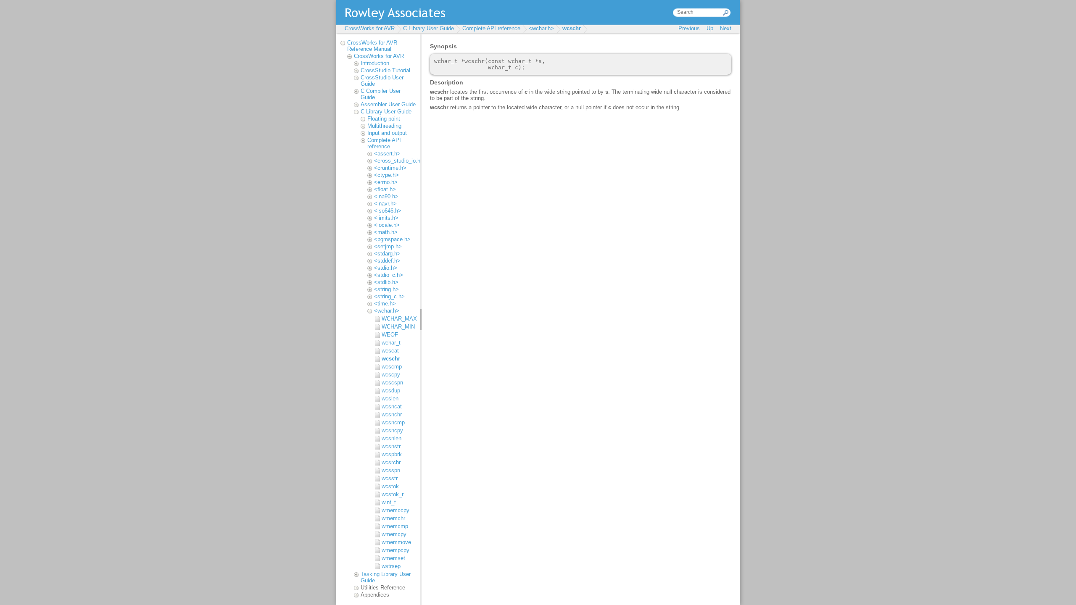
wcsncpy (392, 430)
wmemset (393, 558)
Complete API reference (491, 28)
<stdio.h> (385, 268)
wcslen (390, 398)
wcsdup (391, 390)
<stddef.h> (387, 261)
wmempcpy (395, 550)
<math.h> (386, 232)
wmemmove (396, 542)
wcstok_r (393, 494)
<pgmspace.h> (392, 239)
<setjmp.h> (388, 246)
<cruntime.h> (390, 168)
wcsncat (392, 406)
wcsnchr (392, 414)
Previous (689, 28)
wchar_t (391, 342)
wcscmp (392, 366)
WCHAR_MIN (398, 327)
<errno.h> (386, 182)
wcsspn (391, 470)
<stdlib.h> (386, 282)
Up (710, 28)
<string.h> (386, 289)
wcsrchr (391, 462)
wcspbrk (392, 454)
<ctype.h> (386, 175)
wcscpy (391, 374)
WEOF (390, 334)
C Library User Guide (428, 28)
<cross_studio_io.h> (399, 161)
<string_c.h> (389, 296)
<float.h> (385, 189)
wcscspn (392, 382)
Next (725, 28)
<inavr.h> (385, 203)
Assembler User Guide (388, 104)
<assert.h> (387, 153)
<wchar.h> (541, 28)
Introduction (375, 63)
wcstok (390, 486)
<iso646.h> (387, 211)
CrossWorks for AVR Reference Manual (372, 45)
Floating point (383, 119)
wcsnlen (391, 438)
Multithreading (384, 126)
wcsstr (390, 478)
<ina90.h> (386, 196)
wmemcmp (395, 526)
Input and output (387, 133)
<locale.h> (387, 225)
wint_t (389, 502)
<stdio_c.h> (388, 275)
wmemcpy (394, 534)
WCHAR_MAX (399, 319)
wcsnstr (391, 446)
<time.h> (385, 303)
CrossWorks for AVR (370, 28)
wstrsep (391, 566)
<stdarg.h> (387, 253)
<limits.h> (386, 218)
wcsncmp (393, 422)
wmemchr (393, 518)
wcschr (571, 28)
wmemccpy (395, 510)
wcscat (390, 350)
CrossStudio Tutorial (385, 70)
